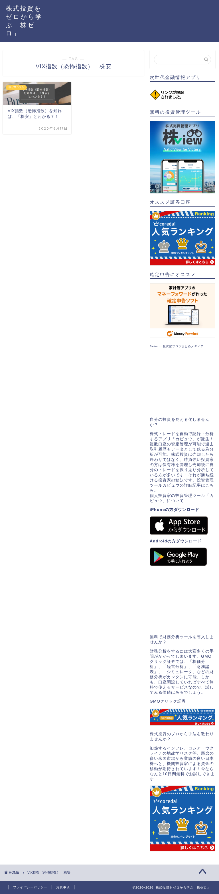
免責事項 (63, 887)
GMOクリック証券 (168, 701)
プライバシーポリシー (30, 887)
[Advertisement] (182, 382)
